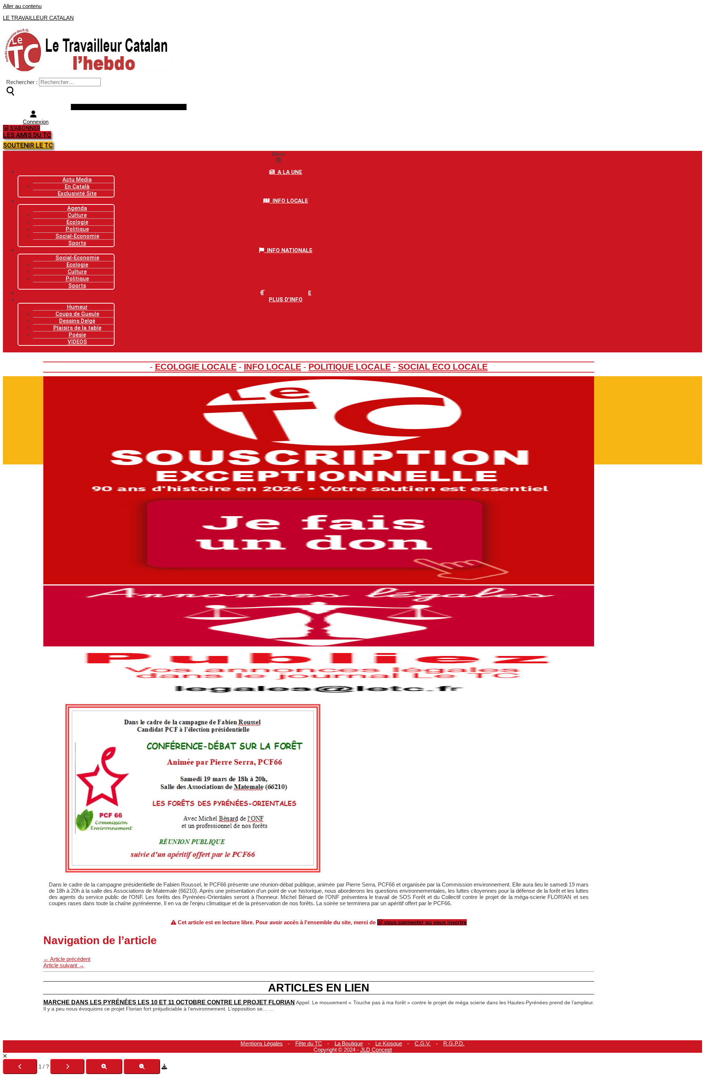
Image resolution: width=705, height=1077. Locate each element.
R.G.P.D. (453, 1043)
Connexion (35, 122)
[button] (278, 157)
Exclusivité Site (77, 193)
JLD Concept (376, 1050)
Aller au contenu (22, 6)
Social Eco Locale (443, 366)
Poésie (77, 334)
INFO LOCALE (289, 200)
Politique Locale (349, 366)
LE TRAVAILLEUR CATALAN (38, 18)
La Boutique (349, 1043)
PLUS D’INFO (286, 299)
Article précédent (66, 959)
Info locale (272, 366)
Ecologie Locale (195, 366)
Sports (77, 243)
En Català (77, 186)
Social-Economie (77, 236)
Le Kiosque (388, 1043)
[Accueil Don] (318, 582)
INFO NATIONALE (288, 250)
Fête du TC (308, 1043)
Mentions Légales (262, 1043)
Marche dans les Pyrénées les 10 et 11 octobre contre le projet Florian (169, 1002)
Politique (77, 278)
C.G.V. (423, 1043)
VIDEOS (77, 341)
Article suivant (63, 965)
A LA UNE (288, 172)
